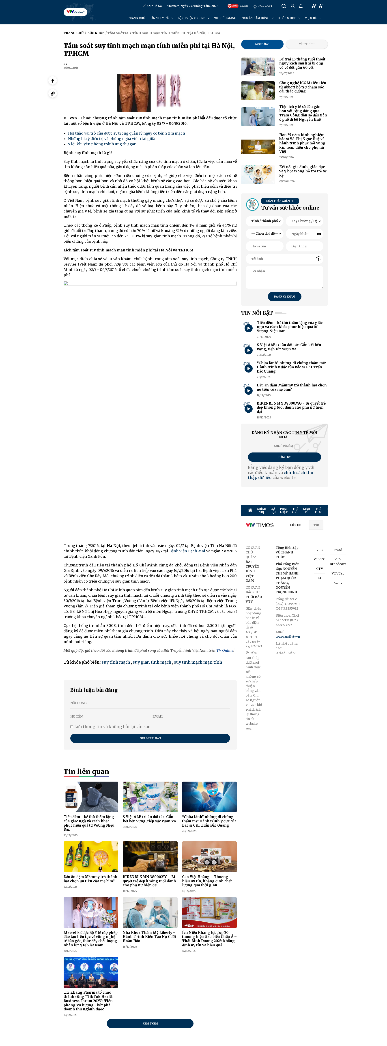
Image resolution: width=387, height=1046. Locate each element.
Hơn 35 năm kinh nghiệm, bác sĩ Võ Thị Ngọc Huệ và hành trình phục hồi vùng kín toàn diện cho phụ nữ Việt (302, 143)
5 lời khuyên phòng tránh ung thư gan (102, 144)
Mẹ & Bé (311, 18)
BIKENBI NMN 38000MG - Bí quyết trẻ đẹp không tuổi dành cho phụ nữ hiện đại (149, 881)
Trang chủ (136, 18)
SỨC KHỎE (357, 510)
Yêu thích (306, 44)
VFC (319, 550)
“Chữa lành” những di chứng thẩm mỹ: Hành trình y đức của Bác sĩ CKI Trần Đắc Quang (209, 821)
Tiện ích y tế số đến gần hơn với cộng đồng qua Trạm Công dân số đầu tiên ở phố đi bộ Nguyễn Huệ (303, 113)
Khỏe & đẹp (287, 18)
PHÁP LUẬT (284, 510)
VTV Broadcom (338, 561)
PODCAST (265, 5)
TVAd (338, 550)
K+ (320, 578)
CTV (319, 569)
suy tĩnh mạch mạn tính (198, 662)
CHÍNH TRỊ (261, 510)
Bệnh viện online (192, 18)
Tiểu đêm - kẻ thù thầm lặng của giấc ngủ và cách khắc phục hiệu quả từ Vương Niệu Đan (89, 823)
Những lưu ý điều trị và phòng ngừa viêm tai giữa (111, 138)
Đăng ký (284, 457)
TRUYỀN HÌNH (332, 510)
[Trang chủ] (250, 510)
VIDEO (243, 5)
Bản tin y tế (160, 18)
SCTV (338, 583)
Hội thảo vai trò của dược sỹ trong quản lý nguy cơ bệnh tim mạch (126, 133)
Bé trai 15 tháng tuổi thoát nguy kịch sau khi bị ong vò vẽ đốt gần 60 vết (302, 63)
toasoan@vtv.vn (288, 636)
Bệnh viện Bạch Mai (187, 551)
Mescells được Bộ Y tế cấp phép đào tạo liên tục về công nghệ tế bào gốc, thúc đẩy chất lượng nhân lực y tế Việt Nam (91, 938)
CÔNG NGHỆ (382, 510)
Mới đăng (262, 44)
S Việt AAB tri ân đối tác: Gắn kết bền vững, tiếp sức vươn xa (149, 819)
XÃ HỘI (273, 510)
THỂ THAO (318, 510)
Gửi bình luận (150, 738)
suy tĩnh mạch (116, 662)
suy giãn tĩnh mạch (152, 662)
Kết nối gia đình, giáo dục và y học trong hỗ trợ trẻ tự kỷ (302, 171)
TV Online (224, 650)
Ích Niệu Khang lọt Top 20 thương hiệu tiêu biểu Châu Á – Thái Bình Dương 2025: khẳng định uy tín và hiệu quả (209, 938)
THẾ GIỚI (295, 510)
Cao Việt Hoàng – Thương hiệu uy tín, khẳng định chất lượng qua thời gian (207, 881)
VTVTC (319, 559)
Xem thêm (150, 1023)
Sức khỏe (96, 33)
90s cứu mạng (225, 18)
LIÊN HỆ (295, 525)
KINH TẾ (306, 510)
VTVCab (338, 573)
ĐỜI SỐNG (370, 510)
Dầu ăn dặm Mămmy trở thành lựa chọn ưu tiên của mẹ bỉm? (90, 879)
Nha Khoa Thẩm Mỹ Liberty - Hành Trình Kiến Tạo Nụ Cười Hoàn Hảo (149, 936)
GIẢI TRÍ (346, 510)
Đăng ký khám (284, 296)
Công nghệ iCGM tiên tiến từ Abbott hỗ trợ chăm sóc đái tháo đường (302, 87)
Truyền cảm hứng (255, 18)
